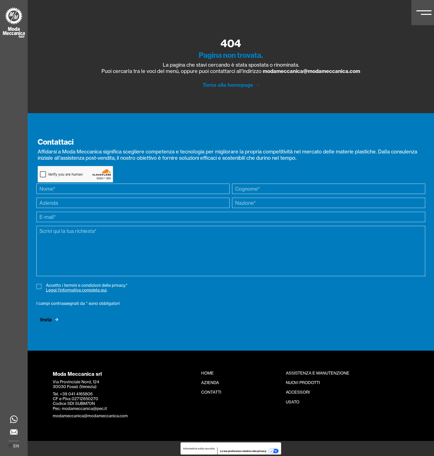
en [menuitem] (16, 445)
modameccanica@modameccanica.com (311, 71)
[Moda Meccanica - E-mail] (14, 432)
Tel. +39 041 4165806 (73, 393)
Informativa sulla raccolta (199, 448)
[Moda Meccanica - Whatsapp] (14, 420)
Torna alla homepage (228, 85)
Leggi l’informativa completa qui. (76, 290)
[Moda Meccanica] (14, 23)
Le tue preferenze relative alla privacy (243, 450)
